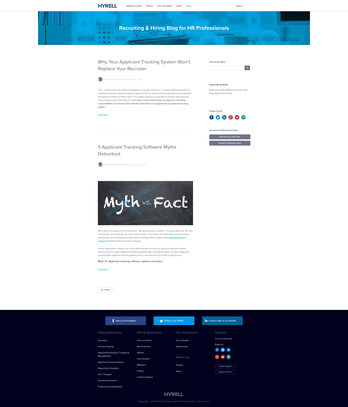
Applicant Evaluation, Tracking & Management (113, 354)
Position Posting (106, 346)
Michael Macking (121, 164)
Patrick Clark (119, 79)
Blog (189, 6)
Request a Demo (225, 372)
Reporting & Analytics (108, 368)
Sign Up (239, 6)
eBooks (140, 352)
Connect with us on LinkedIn (222, 320)
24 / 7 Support (105, 374)
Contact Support (145, 377)
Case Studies (143, 358)
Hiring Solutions (134, 6)
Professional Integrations (110, 386)
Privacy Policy (189, 401)
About (179, 6)
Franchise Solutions (107, 380)
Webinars (141, 365)
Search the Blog (217, 62)
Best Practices (144, 346)
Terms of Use (203, 401)
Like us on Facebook (126, 320)
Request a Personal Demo (229, 143)
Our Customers (164, 6)
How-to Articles (144, 340)
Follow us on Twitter (174, 320)
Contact (220, 332)
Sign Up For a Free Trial (230, 137)
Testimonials (182, 346)
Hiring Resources (149, 332)
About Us (182, 357)
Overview (102, 340)
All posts (105, 290)
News (178, 371)
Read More (103, 115)
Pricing (149, 6)
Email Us (219, 344)
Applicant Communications (111, 362)
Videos (140, 371)
